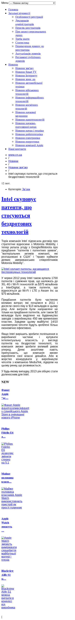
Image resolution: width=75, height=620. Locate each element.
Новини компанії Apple (29, 145)
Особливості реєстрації (29, 17)
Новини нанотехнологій (29, 119)
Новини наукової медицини (25, 114)
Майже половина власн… (7, 478)
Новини (13, 64)
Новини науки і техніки (29, 130)
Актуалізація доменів (28, 53)
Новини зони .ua (25, 79)
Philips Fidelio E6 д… (7, 432)
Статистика (22, 42)
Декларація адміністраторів (24, 22)
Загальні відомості (19, 13)
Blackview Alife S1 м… (7, 575)
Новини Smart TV (26, 72)
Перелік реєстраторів (27, 28)
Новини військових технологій (27, 92)
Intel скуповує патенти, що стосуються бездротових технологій (18, 215)
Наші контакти (17, 149)
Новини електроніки (27, 138)
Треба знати (22, 39)
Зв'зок (26, 189)
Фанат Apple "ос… (5, 394)
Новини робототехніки (29, 134)
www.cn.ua (15, 154)
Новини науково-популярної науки (25, 125)
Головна (13, 9)
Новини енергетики (27, 141)
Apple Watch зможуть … (6, 524)
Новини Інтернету (26, 75)
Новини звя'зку (24, 68)
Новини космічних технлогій (26, 106)
